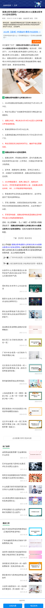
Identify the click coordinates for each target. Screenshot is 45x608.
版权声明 (22, 600)
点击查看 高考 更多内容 (22, 438)
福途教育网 (7, 5)
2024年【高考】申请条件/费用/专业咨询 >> (22, 32)
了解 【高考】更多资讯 (22, 238)
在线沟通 (12, 606)
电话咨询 (33, 606)
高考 (15, 5)
